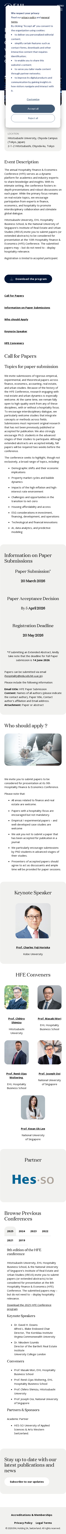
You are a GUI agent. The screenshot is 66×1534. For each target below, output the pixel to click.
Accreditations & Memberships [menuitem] (31, 1515)
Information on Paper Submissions (27, 307)
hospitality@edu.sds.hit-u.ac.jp (23, 676)
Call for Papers (14, 295)
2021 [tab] (10, 1240)
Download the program (31, 279)
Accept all (33, 108)
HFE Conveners (14, 343)
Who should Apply (16, 319)
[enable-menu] (60, 9)
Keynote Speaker (15, 331)
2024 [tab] (22, 1231)
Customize (33, 99)
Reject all (33, 118)
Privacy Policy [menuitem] (23, 1523)
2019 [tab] (22, 1240)
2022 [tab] (45, 1231)
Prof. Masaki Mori (49, 1018)
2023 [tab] (33, 1231)
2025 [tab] (10, 1231)
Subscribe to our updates (27, 1481)
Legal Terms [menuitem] (44, 1523)
